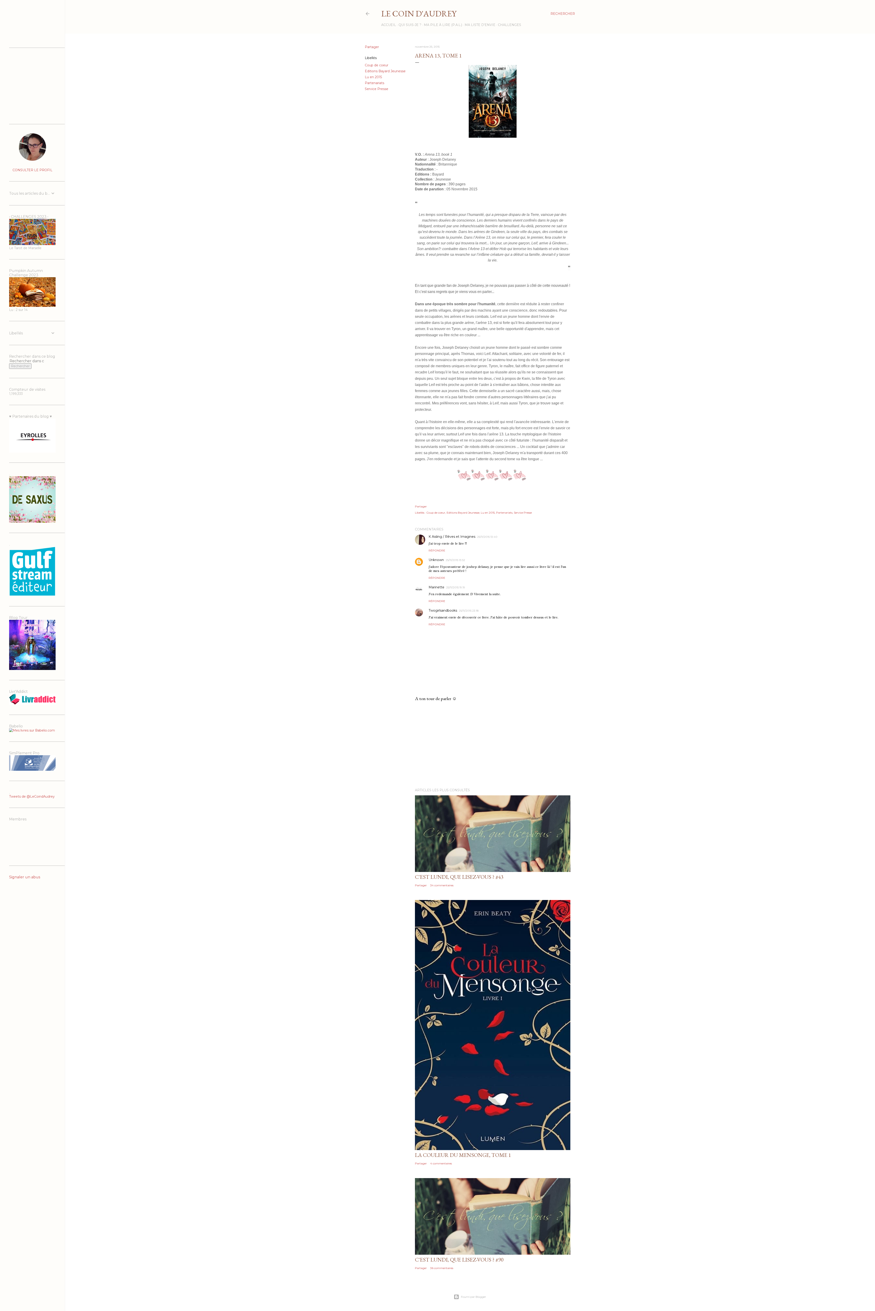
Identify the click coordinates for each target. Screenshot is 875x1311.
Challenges (509, 25)
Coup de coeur (376, 65)
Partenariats (374, 83)
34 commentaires (441, 885)
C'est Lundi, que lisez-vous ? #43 (459, 876)
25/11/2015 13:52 (455, 560)
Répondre (437, 550)
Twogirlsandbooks (443, 610)
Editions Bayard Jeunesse (385, 71)
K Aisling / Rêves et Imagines (452, 537)
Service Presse (376, 89)
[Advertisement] (492, 745)
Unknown (436, 560)
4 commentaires (441, 1163)
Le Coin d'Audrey (418, 13)
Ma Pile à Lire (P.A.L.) (443, 25)
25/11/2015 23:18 (469, 610)
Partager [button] (372, 47)
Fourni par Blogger (473, 1296)
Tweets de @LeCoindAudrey (32, 796)
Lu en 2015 (373, 77)
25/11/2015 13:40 (487, 536)
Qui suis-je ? (410, 25)
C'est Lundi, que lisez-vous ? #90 (459, 1259)
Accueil (388, 25)
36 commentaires (441, 1268)
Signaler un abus (24, 877)
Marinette (436, 587)
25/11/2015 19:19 (455, 587)
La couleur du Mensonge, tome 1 (463, 1154)
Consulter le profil (32, 170)
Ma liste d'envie (480, 25)
